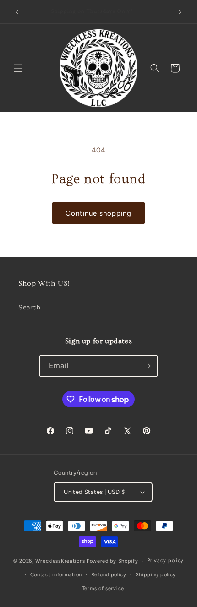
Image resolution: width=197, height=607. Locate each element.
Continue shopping (98, 213)
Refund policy (108, 575)
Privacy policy (165, 561)
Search (29, 307)
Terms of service (103, 588)
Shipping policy (156, 575)
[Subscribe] (147, 366)
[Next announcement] (180, 12)
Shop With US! (44, 283)
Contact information (56, 575)
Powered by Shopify (112, 561)
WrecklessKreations (60, 561)
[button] (18, 68)
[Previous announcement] (17, 12)
